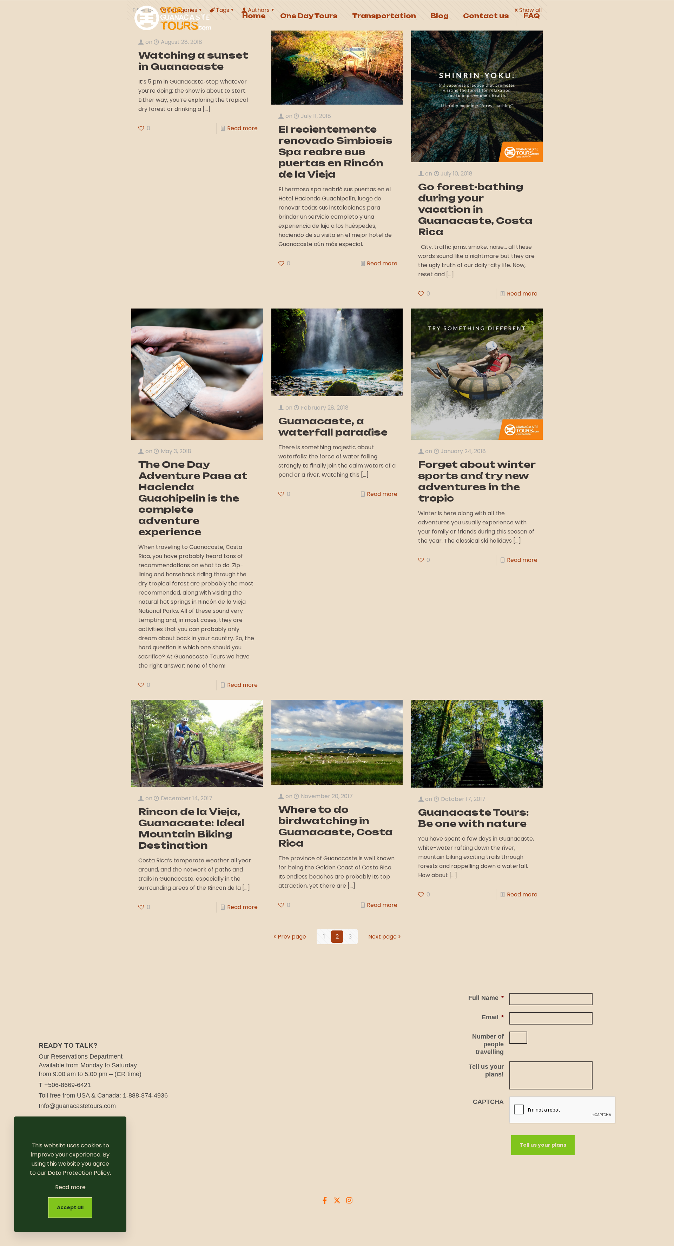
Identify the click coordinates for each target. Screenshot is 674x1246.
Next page (382, 937)
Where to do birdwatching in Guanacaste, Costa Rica (335, 826)
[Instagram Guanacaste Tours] (349, 1200)
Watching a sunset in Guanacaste (193, 60)
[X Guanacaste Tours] (337, 1200)
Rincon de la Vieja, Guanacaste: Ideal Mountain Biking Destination (191, 828)
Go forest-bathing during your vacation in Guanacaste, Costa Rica (475, 209)
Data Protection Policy (79, 1173)
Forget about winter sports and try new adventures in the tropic (476, 481)
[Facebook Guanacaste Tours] (324, 1200)
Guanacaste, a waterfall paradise (333, 426)
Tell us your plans (543, 1144)
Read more (242, 128)
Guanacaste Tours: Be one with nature (474, 818)
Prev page (292, 937)
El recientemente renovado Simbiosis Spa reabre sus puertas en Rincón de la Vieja (335, 152)
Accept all (70, 1207)
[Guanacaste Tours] (175, 16)
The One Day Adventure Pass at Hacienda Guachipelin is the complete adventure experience (192, 498)
